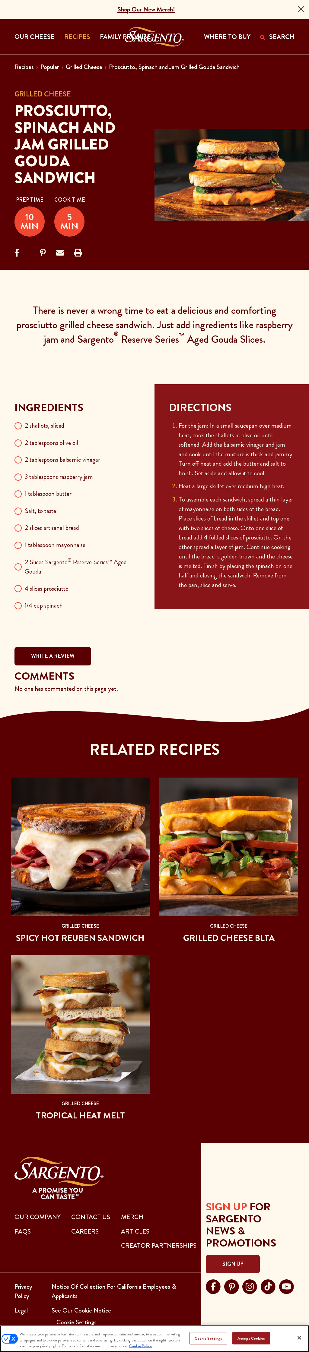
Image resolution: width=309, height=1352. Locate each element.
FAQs (22, 1231)
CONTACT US (90, 1217)
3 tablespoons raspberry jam (59, 476)
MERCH (132, 1217)
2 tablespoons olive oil (51, 442)
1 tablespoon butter (48, 493)
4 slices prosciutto (46, 588)
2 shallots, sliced (44, 425)
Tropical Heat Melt (80, 1115)
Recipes (24, 66)
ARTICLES (135, 1231)
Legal (21, 1310)
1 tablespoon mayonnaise (55, 544)
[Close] (301, 9)
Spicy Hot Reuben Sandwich (80, 938)
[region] (154, 1338)
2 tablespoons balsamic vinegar (62, 459)
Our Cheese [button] (34, 36)
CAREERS (85, 1231)
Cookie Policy (140, 1346)
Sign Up (232, 1264)
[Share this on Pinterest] (43, 253)
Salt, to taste (40, 510)
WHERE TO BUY (227, 36)
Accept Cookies (251, 1338)
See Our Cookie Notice (81, 1310)
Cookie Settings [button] (76, 1322)
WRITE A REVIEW (53, 656)
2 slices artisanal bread (52, 527)
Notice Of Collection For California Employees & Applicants (114, 1291)
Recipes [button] (77, 36)
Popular (49, 66)
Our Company (37, 1217)
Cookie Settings (208, 1338)
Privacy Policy (23, 1291)
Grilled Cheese (84, 66)
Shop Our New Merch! (146, 9)
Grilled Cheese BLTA (229, 938)
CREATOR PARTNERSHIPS (158, 1245)
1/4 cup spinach (44, 605)
